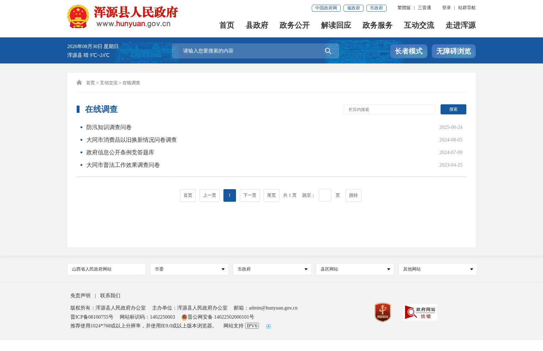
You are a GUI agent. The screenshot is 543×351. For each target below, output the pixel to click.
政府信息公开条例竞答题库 (120, 152)
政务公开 (295, 25)
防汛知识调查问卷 (109, 127)
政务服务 (378, 25)
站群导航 (467, 7)
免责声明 (80, 295)
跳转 (353, 195)
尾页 (271, 195)
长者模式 (409, 51)
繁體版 (404, 7)
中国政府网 (326, 8)
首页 (226, 25)
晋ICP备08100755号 (91, 317)
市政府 (376, 8)
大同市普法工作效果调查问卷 (123, 165)
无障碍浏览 (453, 51)
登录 (446, 7)
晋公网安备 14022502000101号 (221, 317)
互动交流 (419, 25)
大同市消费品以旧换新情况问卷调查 (131, 140)
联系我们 (110, 295)
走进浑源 (461, 25)
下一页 (249, 195)
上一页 (209, 195)
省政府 (353, 8)
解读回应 (336, 25)
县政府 (257, 25)
